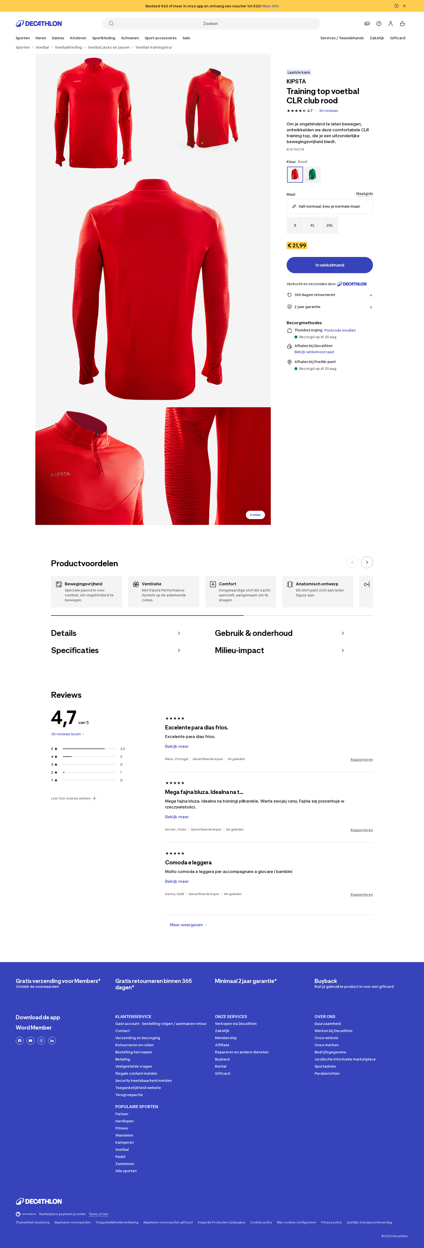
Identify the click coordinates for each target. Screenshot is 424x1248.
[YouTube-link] (30, 1041)
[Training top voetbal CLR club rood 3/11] (153, 289)
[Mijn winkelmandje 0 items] (402, 23)
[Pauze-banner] (396, 6)
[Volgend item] (367, 562)
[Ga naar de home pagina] (39, 23)
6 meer (255, 515)
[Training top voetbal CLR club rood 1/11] (212, 113)
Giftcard (397, 38)
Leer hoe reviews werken (71, 798)
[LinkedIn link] (52, 1041)
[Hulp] (379, 23)
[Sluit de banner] (404, 6)
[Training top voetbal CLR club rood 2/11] (94, 113)
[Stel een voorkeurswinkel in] (367, 23)
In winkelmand (330, 265)
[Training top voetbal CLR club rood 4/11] (94, 466)
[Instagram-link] (41, 1041)
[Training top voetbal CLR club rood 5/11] (212, 466)
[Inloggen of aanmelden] (391, 23)
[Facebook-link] (20, 1041)
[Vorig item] (352, 562)
